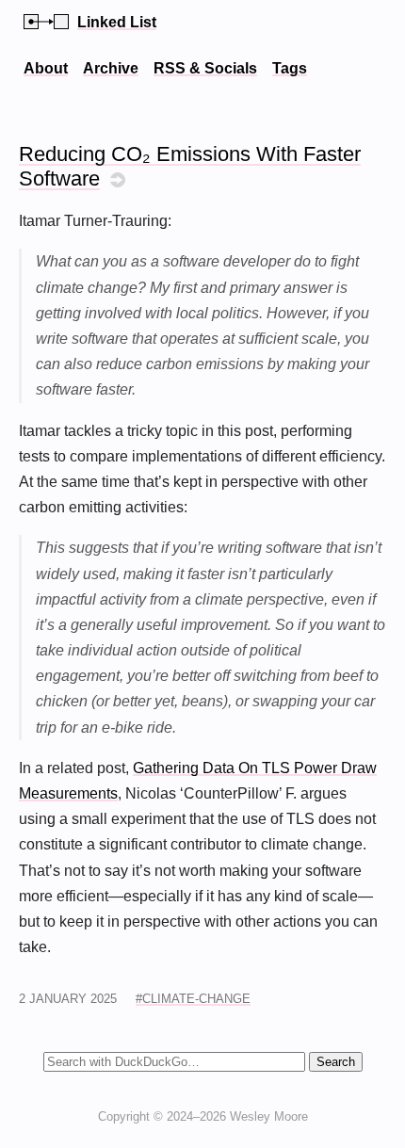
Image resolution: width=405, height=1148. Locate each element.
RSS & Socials (205, 68)
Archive (110, 68)
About (46, 68)
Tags (289, 68)
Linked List (116, 22)
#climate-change (193, 999)
